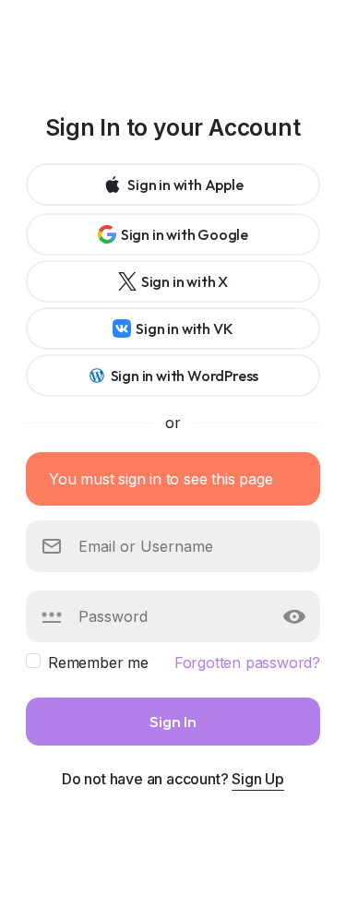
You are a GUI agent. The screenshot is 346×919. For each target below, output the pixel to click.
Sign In (173, 721)
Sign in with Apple (185, 184)
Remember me (98, 662)
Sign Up (258, 779)
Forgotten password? (247, 662)
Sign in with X (184, 281)
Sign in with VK (184, 328)
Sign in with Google (184, 234)
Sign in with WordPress (185, 375)
